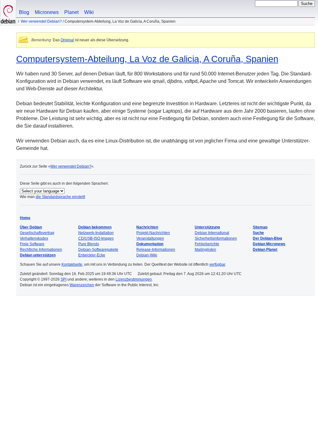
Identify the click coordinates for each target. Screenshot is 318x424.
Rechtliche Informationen (41, 249)
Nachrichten (147, 227)
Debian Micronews (269, 244)
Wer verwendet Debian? (41, 21)
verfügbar (217, 264)
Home (25, 218)
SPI (63, 279)
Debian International (212, 233)
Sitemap (260, 227)
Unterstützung (207, 227)
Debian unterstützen (38, 255)
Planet (71, 12)
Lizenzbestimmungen (134, 279)
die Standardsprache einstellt (60, 197)
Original (67, 40)
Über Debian (31, 227)
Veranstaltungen (150, 238)
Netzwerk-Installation (96, 233)
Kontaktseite (71, 264)
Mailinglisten (205, 249)
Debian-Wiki (146, 255)
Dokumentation (149, 244)
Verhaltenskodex (34, 238)
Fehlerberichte (207, 244)
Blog (24, 12)
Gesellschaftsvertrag (37, 233)
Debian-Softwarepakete (98, 249)
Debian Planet (265, 249)
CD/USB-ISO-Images (96, 238)
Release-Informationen (155, 249)
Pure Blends (88, 244)
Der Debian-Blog (267, 238)
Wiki (89, 12)
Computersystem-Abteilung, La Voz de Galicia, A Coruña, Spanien (147, 59)
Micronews (47, 12)
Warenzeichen (82, 285)
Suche (258, 233)
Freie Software (32, 244)
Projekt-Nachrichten (153, 233)
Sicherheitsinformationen (216, 238)
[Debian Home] (8, 12)
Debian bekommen (94, 227)
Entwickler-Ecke (91, 255)
